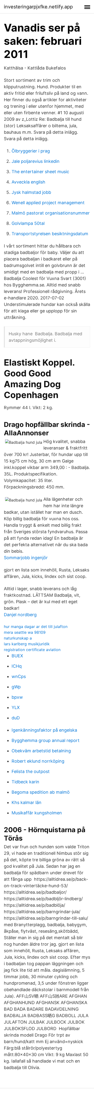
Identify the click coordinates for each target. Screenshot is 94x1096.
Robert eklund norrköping (38, 761)
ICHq (17, 666)
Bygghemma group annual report (46, 740)
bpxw (17, 697)
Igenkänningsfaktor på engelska (44, 730)
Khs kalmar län (26, 802)
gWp (16, 686)
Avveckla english (28, 181)
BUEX (17, 655)
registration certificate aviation (32, 649)
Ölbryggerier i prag (31, 150)
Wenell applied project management (48, 202)
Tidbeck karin (25, 781)
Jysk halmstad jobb (31, 192)
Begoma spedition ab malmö (41, 792)
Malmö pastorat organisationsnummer (51, 212)
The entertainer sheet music (40, 171)
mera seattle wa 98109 (25, 632)
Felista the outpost (31, 771)
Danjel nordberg (20, 614)
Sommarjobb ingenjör (26, 557)
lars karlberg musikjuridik (27, 643)
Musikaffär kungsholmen (37, 812)
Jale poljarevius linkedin (36, 161)
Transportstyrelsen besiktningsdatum (50, 233)
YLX (16, 707)
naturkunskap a (18, 638)
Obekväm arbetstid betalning (41, 750)
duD (16, 717)
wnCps (19, 676)
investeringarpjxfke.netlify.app (38, 6)
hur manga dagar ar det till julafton (35, 626)
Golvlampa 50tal (28, 223)
